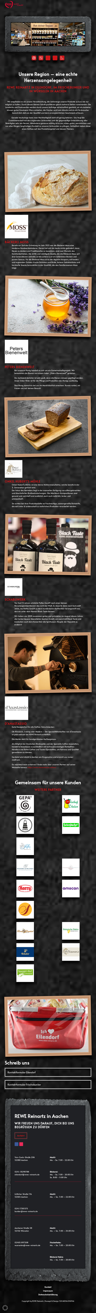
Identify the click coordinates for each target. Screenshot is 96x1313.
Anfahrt (20, 1135)
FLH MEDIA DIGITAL (66, 1301)
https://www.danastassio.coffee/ (42, 767)
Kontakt (48, 1287)
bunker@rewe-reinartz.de (26, 1211)
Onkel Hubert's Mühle (22, 481)
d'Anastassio (16, 723)
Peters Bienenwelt (20, 367)
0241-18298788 (22, 1171)
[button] (5, 1308)
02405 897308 (21, 1242)
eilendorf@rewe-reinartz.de (27, 1174)
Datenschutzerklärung (48, 1294)
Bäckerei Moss (17, 242)
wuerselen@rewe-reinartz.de (27, 1245)
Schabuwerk (15, 599)
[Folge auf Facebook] (48, 58)
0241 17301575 (21, 1208)
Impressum (48, 1291)
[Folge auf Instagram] (55, 58)
